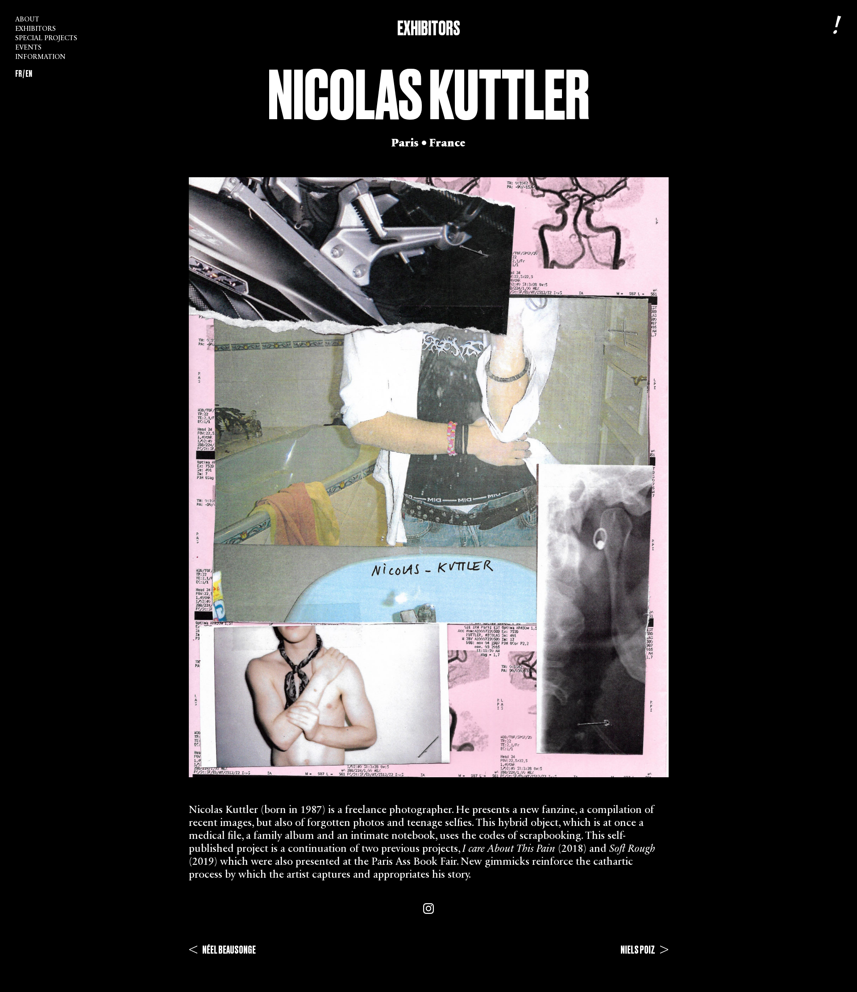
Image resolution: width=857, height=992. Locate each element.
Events (28, 48)
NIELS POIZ (644, 950)
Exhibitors (35, 29)
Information (40, 57)
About (27, 20)
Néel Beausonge (222, 950)
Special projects (46, 38)
